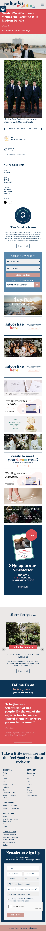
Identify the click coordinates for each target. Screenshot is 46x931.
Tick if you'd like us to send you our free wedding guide (22, 899)
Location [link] (30, 784)
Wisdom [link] (6, 776)
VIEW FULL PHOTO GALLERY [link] (15, 155)
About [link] (5, 816)
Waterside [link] (8, 183)
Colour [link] (29, 781)
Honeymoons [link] (8, 784)
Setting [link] (29, 790)
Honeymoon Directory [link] (11, 808)
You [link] (4, 781)
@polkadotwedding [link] (23, 693)
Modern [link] (7, 172)
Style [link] (28, 787)
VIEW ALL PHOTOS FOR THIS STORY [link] (23, 128)
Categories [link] (31, 773)
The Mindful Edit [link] (9, 793)
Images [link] (29, 779)
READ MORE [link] (23, 246)
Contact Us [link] (7, 824)
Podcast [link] (6, 787)
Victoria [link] (7, 193)
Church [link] (6, 179)
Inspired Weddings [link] (21, 30)
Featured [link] (6, 30)
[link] (3, 9)
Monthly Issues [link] (32, 796)
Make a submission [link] (9, 835)
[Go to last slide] (4, 649)
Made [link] (5, 779)
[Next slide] (42, 649)
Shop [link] (4, 790)
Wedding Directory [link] (10, 805)
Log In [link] (5, 827)
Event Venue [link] (8, 181)
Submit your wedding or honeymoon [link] (10, 838)
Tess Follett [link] (8, 150)
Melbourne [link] (8, 191)
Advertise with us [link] (9, 842)
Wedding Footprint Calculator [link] (10, 796)
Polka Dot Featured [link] (23, 647)
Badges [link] (5, 845)
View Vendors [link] (23, 275)
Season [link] (29, 793)
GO (37, 285)
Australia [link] (7, 189)
